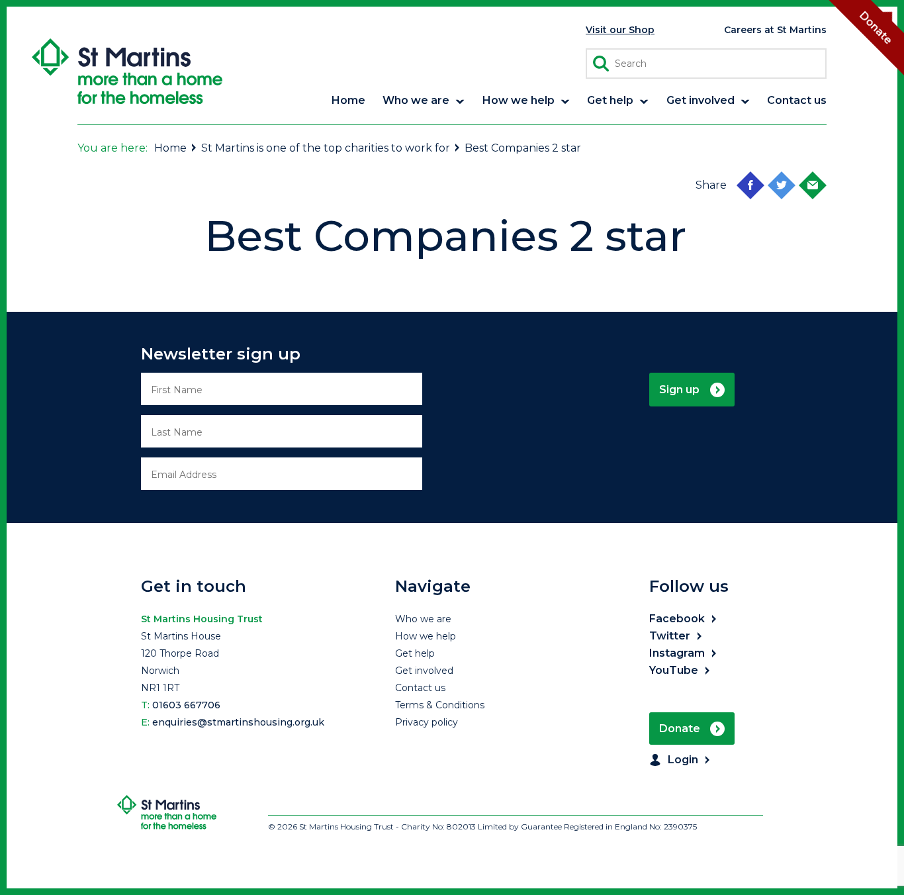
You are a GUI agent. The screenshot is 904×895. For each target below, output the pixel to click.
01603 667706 (186, 705)
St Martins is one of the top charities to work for (325, 148)
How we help (425, 636)
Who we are (423, 619)
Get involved (424, 671)
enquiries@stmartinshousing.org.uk (238, 722)
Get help (415, 653)
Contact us (420, 688)
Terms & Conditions (439, 705)
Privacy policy (426, 722)
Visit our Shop (620, 30)
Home (170, 148)
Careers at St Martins (775, 30)
